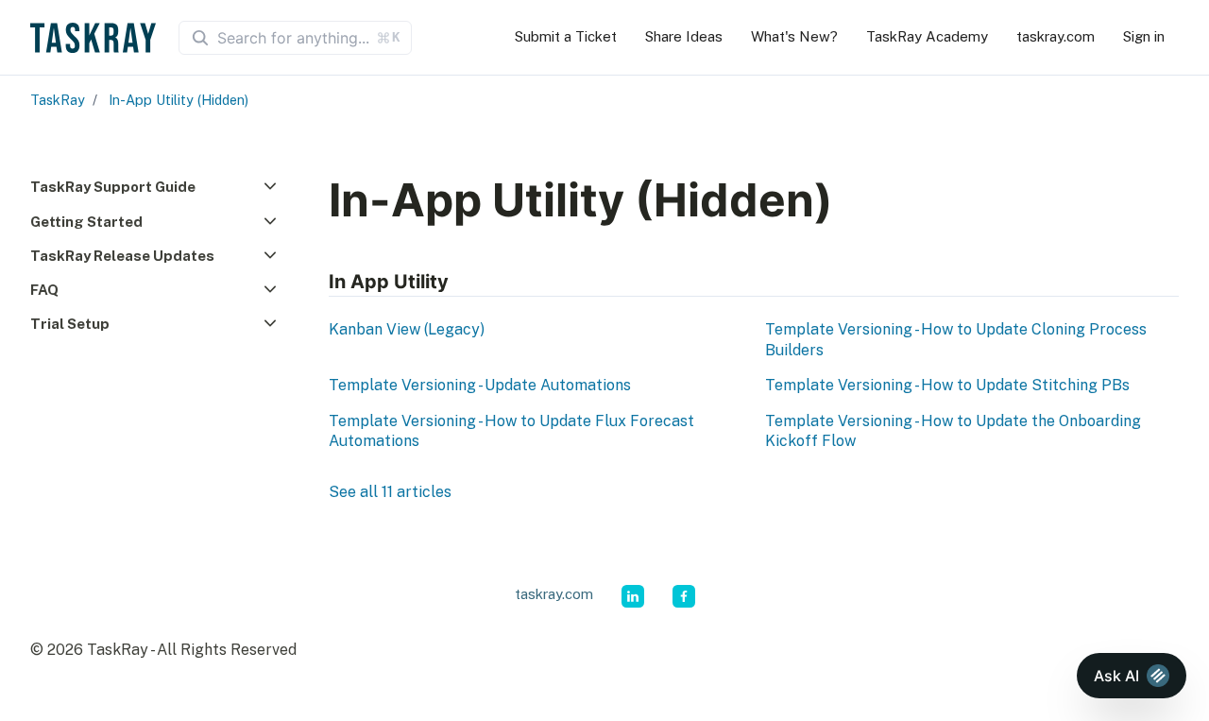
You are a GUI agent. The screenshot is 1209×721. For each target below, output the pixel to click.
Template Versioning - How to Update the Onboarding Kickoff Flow (953, 431)
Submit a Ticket (566, 36)
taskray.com (1055, 36)
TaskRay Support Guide (113, 187)
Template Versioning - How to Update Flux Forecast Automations (511, 431)
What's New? (794, 36)
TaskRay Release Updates (122, 256)
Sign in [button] (1144, 36)
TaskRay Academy (927, 36)
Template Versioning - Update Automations (480, 385)
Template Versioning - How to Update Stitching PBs (947, 385)
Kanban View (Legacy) (407, 329)
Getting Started (86, 222)
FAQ (44, 290)
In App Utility (389, 281)
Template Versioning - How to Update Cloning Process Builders (956, 339)
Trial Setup (70, 324)
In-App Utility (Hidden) (178, 100)
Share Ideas (684, 36)
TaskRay (57, 100)
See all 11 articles (390, 492)
